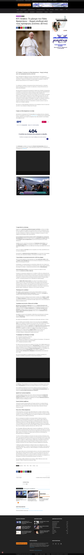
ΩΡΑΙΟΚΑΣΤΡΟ (18, 497)
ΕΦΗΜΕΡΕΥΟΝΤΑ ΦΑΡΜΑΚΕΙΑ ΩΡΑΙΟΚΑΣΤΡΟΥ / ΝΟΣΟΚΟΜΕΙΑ (39, 0)
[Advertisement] (33, 63)
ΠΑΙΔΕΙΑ (61, 9)
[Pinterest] (21, 28)
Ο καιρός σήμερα (19, 477)
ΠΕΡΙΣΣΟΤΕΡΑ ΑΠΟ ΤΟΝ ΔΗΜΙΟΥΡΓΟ (29, 488)
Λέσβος (31, 465)
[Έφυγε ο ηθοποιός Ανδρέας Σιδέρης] (36, 527)
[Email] (28, 28)
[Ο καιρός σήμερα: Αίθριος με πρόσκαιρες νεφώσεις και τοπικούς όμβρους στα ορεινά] (33, 494)
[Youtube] (67, 0)
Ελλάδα (25, 465)
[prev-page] (16, 502)
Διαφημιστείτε (32, 547)
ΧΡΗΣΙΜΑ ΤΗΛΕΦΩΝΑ (28, 0)
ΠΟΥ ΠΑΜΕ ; (52, 9)
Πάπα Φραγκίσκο (34, 115)
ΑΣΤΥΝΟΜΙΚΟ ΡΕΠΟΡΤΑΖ (40, 9)
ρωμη (37, 465)
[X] (65, 0)
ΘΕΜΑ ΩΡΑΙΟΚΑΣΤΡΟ (31, 9)
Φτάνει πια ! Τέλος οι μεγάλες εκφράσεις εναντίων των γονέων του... (45, 531)
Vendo (31, 554)
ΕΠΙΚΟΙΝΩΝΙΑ (54, 0)
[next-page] (18, 502)
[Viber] (26, 28)
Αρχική (17, 14)
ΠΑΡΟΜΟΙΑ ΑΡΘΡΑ (19, 488)
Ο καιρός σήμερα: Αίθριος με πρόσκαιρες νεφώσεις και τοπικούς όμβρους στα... (26, 527)
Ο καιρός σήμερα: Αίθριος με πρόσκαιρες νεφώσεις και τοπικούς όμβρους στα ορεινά (32, 499)
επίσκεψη (34, 465)
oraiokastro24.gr (19, 25)
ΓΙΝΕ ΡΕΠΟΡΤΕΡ (50, 0)
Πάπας (28, 465)
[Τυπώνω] (30, 28)
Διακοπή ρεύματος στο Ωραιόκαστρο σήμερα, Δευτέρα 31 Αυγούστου (21, 499)
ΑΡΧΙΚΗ (18, 9)
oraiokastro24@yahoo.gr (38, 550)
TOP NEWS (26, 14)
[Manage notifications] (2, 552)
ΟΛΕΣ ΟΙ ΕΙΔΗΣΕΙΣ (23, 9)
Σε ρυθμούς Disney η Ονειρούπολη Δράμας (43, 477)
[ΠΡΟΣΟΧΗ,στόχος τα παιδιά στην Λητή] (36, 522)
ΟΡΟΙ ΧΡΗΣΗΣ (37, 554)
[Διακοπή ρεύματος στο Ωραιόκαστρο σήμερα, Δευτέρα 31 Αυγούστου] (21, 494)
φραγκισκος (21, 465)
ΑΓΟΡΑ (48, 9)
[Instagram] (64, 0)
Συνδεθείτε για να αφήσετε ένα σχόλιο (22, 508)
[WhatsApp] (24, 28)
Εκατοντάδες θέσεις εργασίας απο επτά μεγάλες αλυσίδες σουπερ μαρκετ (44, 499)
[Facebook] (62, 0)
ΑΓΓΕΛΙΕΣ (56, 9)
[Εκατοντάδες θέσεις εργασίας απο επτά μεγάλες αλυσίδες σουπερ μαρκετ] (44, 494)
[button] (67, 9)
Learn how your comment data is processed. (36, 510)
